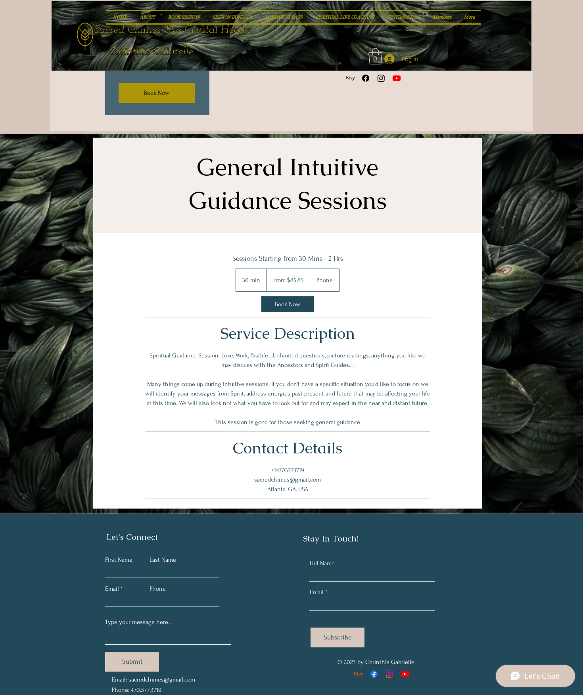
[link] (287, 304)
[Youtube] (396, 78)
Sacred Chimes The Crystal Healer (172, 30)
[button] (375, 56)
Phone (158, 589)
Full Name (322, 563)
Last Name (163, 560)
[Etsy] (350, 78)
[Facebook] (365, 78)
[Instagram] (381, 78)
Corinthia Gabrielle (151, 51)
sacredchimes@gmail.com (161, 679)
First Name (118, 560)
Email (112, 589)
